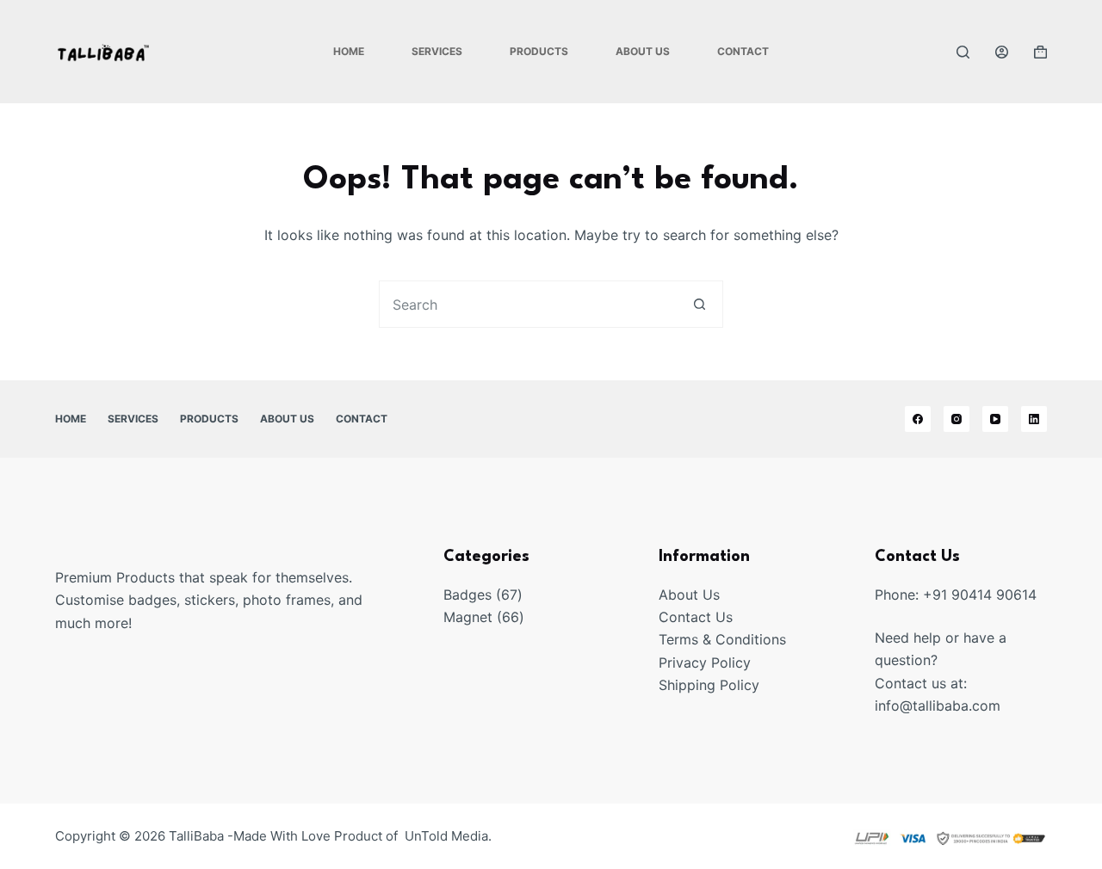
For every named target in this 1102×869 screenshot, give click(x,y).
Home (348, 51)
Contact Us (696, 617)
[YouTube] (995, 419)
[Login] (1001, 52)
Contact (743, 51)
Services (437, 51)
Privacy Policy (705, 662)
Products (539, 51)
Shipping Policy (709, 684)
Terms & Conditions (722, 639)
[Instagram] (956, 419)
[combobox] (528, 304)
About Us (643, 51)
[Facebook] (918, 419)
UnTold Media (446, 836)
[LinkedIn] (1034, 419)
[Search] (963, 52)
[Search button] (699, 304)
